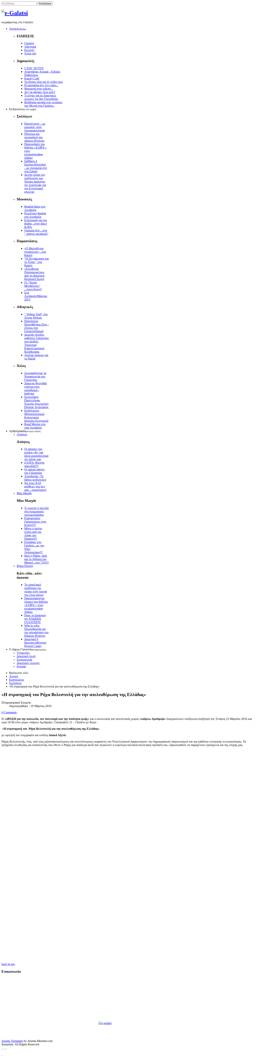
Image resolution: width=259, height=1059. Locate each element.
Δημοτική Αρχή (26, 656)
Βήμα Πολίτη (25, 566)
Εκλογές (29, 50)
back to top (8, 964)
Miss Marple (24, 493)
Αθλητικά (30, 46)
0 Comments (9, 712)
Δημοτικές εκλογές (28, 663)
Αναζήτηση (45, 3)
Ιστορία (21, 666)
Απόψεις (22, 434)
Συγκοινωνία (24, 659)
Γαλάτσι (29, 43)
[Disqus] (129, 810)
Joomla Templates (12, 1041)
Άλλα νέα (30, 53)
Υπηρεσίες (23, 652)
